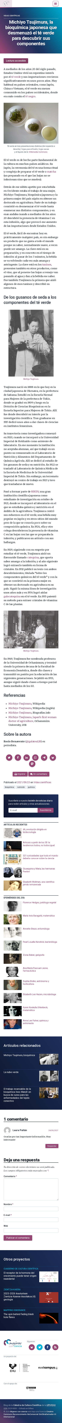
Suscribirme (45, 810)
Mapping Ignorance (14, 1310)
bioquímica (9, 787)
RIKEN (35, 491)
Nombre (8, 1204)
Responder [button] (51, 1146)
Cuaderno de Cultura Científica (21, 1269)
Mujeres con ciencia (18, 1412)
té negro (30, 96)
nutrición (21, 787)
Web (6, 1226)
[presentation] (31, 833)
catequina (33, 557)
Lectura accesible (16, 60)
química (31, 787)
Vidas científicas (12, 16)
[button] (9, 757)
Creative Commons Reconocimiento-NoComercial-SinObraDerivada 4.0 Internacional (30, 1414)
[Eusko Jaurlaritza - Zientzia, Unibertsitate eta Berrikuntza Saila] (31, 1389)
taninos (46, 264)
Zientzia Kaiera (12, 1289)
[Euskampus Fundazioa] (48, 1368)
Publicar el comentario (18, 1237)
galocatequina (12, 596)
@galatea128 (33, 741)
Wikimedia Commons (38, 152)
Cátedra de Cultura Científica (27, 1405)
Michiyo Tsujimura (30, 379)
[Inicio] (6, 3)
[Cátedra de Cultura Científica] (20, 1368)
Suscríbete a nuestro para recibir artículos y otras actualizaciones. (30, 802)
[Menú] (55, 3)
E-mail (8, 1215)
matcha (51, 171)
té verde (16, 76)
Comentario (10, 1176)
